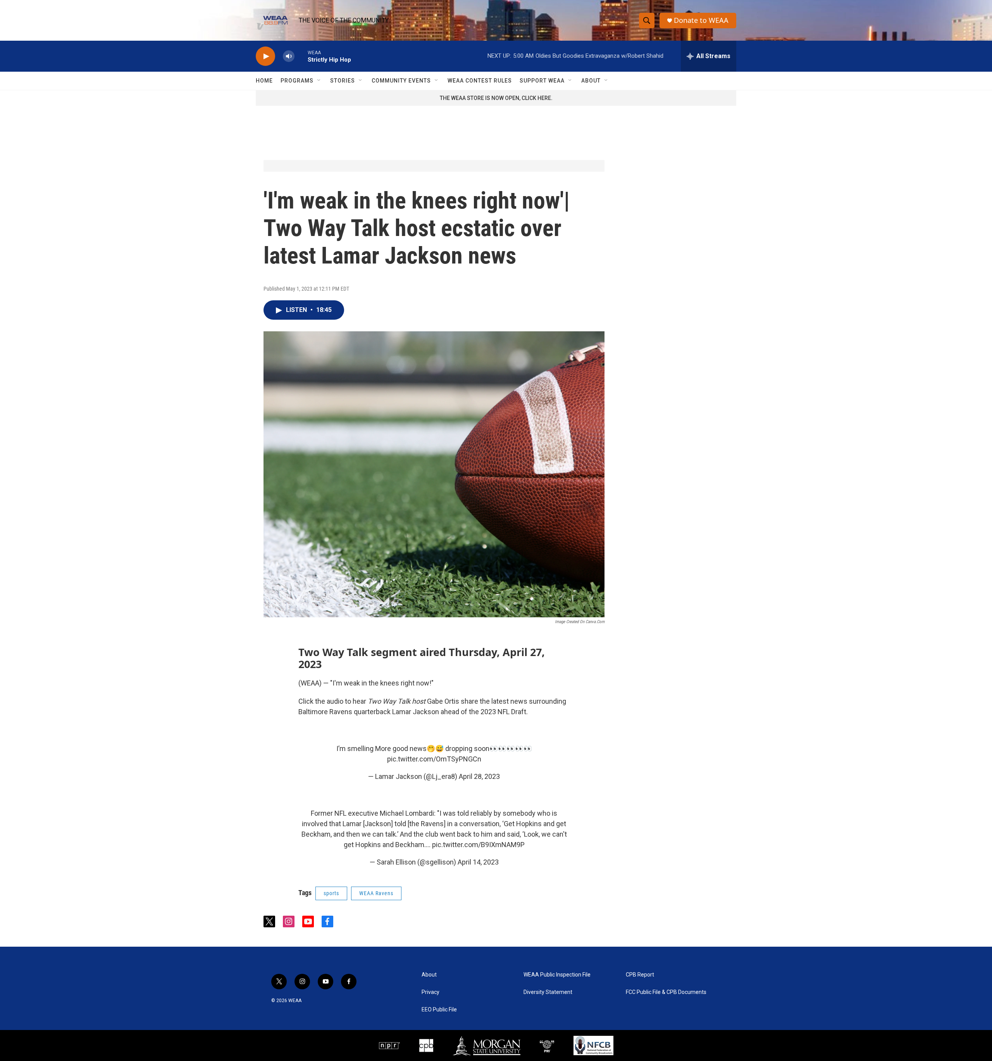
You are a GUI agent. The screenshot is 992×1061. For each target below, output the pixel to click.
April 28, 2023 (479, 776)
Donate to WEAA (701, 20)
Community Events (401, 81)
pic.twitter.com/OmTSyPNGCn (434, 759)
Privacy (430, 992)
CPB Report (640, 975)
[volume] (288, 56)
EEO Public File (439, 1010)
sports (331, 893)
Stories (342, 81)
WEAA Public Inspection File (557, 975)
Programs (297, 81)
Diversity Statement (548, 992)
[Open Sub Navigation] (319, 81)
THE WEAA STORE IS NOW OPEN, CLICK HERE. (496, 98)
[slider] (301, 56)
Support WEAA (542, 81)
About (591, 81)
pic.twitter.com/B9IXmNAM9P (478, 845)
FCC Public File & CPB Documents (666, 992)
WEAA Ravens (376, 893)
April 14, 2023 (478, 862)
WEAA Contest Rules (480, 81)
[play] (265, 56)
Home (264, 81)
